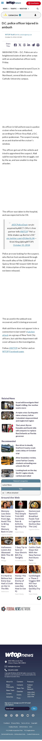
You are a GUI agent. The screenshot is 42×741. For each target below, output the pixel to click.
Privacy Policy (15, 723)
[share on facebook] (15, 45)
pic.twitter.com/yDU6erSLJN (20, 238)
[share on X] (19, 45)
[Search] (37, 8)
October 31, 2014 (21, 245)
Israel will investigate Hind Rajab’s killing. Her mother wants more (27, 405)
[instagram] (11, 715)
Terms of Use (25, 723)
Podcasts (30, 682)
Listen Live (13, 15)
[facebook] (6, 715)
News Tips (20, 688)
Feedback (7, 723)
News (5, 8)
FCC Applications (29, 730)
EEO (30, 727)
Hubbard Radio (13, 727)
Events (19, 695)
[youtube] (27, 715)
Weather (23, 8)
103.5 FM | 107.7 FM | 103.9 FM (31, 694)
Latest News (7, 485)
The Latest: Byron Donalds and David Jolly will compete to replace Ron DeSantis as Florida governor (26, 430)
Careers (9, 693)
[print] (38, 45)
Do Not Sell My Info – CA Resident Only (13, 734)
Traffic (13, 8)
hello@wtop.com (14, 666)
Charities (20, 691)
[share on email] (33, 45)
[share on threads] (24, 45)
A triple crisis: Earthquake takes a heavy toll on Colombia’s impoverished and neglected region (27, 416)
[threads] (33, 715)
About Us (9, 682)
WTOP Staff (10, 35)
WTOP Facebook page (13, 351)
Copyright (34, 723)
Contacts (20, 685)
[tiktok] (22, 715)
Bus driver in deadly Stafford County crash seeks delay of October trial (26, 449)
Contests (20, 682)
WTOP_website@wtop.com (24, 34)
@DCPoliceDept (20, 224)
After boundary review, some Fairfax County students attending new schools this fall (26, 462)
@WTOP (13, 348)
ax (3, 493)
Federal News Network (30, 687)
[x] (17, 715)
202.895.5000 (13, 670)
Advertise (9, 697)
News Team (10, 690)
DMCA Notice (23, 727)
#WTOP (24, 231)
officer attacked (12, 493)
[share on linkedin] (28, 45)
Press (19, 698)
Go (34, 708)
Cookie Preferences (33, 734)
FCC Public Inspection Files (14, 730)
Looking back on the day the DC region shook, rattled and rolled (26, 473)
